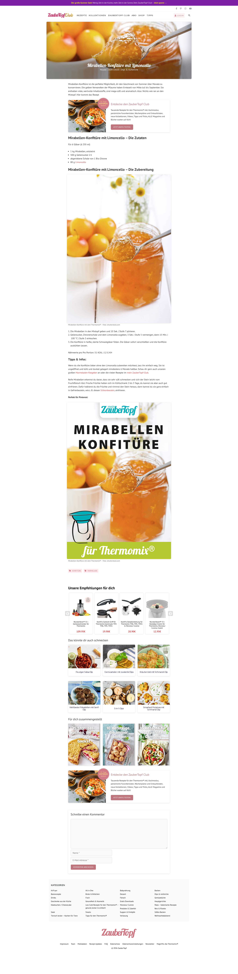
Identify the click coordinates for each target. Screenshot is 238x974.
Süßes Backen (160, 912)
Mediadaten (82, 944)
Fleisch (123, 898)
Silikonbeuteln (108, 390)
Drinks (53, 898)
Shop (141, 15)
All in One (89, 890)
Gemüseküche (160, 898)
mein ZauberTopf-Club (137, 372)
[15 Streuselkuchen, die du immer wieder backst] (84, 745)
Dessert (123, 894)
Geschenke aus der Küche (61, 901)
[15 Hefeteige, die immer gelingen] (119, 745)
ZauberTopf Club (119, 15)
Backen (157, 890)
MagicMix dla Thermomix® (167, 944)
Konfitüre (76, 571)
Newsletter (150, 944)
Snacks (88, 912)
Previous (67, 614)
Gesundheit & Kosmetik (95, 901)
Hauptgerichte (160, 901)
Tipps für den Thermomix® (96, 916)
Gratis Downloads (127, 901)
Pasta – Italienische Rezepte (166, 905)
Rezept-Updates (95, 944)
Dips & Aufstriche (129, 69)
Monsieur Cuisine (127, 905)
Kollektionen (97, 15)
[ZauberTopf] (61, 15)
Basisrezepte (56, 894)
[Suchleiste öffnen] (189, 15)
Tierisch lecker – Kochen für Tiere (64, 916)
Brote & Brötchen (93, 894)
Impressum (64, 944)
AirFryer (54, 890)
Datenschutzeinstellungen (132, 944)
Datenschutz (115, 944)
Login (180, 15)
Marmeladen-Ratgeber (86, 372)
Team (73, 944)
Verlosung (124, 916)
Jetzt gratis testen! (122, 127)
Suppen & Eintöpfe (127, 912)
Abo (134, 15)
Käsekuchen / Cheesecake (61, 905)
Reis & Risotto (160, 908)
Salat (53, 912)
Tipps (150, 15)
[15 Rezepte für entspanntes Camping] (154, 745)
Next (171, 614)
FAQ (106, 944)
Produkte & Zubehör (128, 908)
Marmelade (92, 571)
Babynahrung (125, 890)
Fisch (88, 898)
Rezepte (82, 15)
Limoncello (80, 162)
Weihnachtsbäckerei (162, 916)
